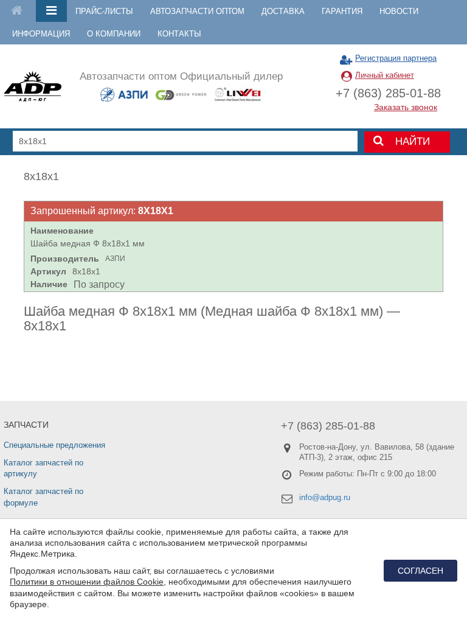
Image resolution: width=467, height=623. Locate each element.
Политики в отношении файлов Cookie (87, 581)
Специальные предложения (54, 445)
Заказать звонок (405, 107)
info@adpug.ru (324, 497)
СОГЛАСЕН (420, 571)
